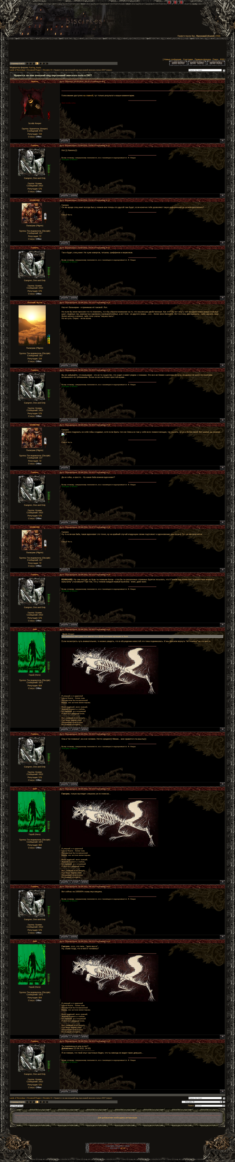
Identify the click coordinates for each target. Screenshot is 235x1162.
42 (109, 789)
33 (109, 248)
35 (109, 370)
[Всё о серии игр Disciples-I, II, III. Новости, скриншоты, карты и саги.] (84, 22)
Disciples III (47, 70)
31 (109, 145)
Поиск (215, 59)
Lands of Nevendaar (17, 70)
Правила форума (203, 59)
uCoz (122, 1148)
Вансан (34, 81)
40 (109, 629)
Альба (38, 68)
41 (109, 734)
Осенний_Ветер (34, 302)
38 (109, 527)
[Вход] (181, 2)
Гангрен (34, 145)
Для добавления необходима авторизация (117, 1118)
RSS (218, 36)
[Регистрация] (175, 2)
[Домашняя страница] (74, 195)
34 (109, 302)
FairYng (32, 68)
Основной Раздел (34, 70)
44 (109, 941)
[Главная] (169, 2)
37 (109, 472)
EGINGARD (35, 200)
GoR (35, 629)
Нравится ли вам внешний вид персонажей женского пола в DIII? (80, 70)
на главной (88, 95)
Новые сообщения (172, 59)
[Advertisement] (117, 49)
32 (109, 200)
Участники (188, 59)
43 (109, 886)
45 (109, 1041)
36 (109, 425)
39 (109, 575)
